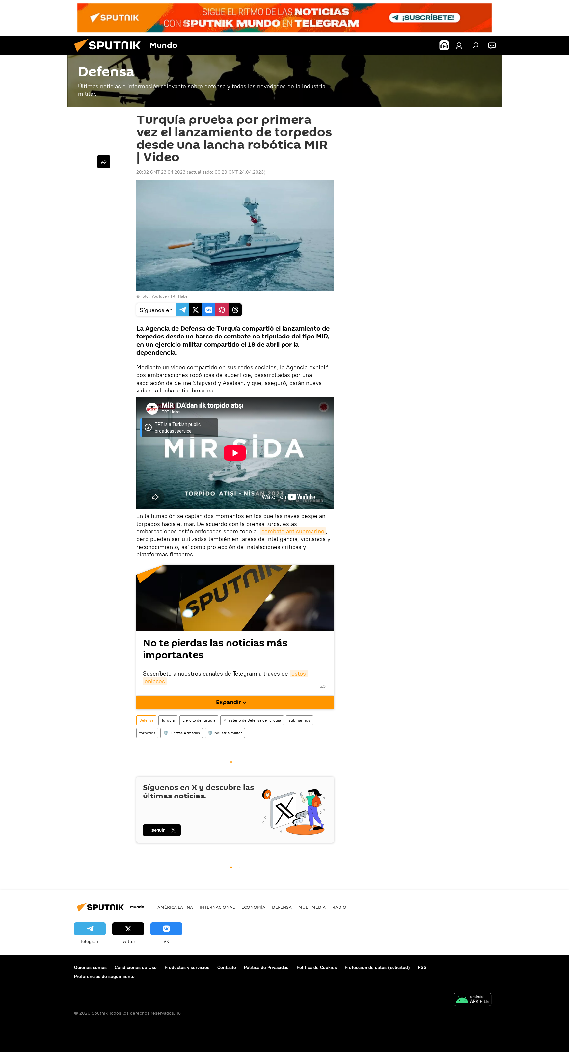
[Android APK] (472, 1000)
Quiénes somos (90, 967)
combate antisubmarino (292, 531)
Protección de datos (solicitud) (377, 967)
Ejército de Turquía (198, 720)
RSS (422, 967)
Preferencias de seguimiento (104, 976)
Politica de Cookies (317, 967)
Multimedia (312, 907)
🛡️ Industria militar (225, 732)
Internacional (217, 907)
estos (298, 673)
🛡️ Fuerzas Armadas (181, 732)
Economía (253, 907)
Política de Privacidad (266, 967)
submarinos (299, 720)
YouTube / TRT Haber (170, 296)
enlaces (155, 681)
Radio (339, 907)
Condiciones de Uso (136, 967)
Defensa (146, 720)
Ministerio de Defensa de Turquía (252, 720)
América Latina (175, 907)
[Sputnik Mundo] (109, 54)
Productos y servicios (187, 967)
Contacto (226, 967)
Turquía (168, 720)
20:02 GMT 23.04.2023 (160, 172)
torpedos (147, 732)
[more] (322, 686)
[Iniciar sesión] (459, 45)
